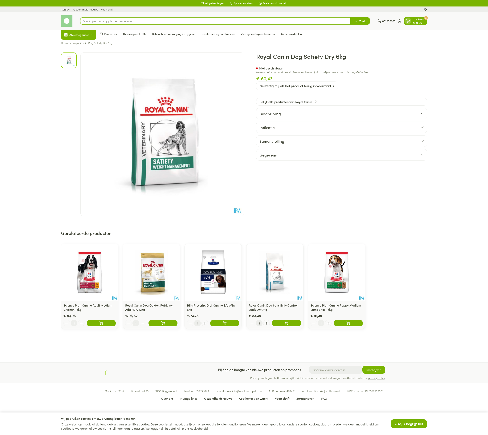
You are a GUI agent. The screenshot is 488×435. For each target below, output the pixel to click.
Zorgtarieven (305, 398)
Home (64, 43)
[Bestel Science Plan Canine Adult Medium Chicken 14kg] (101, 323)
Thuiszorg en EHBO (134, 34)
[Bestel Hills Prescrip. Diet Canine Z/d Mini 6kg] (224, 323)
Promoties (110, 34)
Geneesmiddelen (291, 34)
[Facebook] (105, 373)
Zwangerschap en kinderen (258, 34)
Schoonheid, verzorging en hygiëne (173, 34)
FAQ (324, 398)
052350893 (202, 391)
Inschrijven (373, 370)
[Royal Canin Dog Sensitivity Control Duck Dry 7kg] (274, 272)
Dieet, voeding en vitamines (218, 34)
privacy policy (376, 378)
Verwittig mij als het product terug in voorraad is (297, 85)
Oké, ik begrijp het (409, 423)
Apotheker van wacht (253, 398)
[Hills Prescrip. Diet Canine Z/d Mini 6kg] (213, 272)
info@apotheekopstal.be (247, 391)
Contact (65, 9)
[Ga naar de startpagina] (66, 21)
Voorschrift (107, 9)
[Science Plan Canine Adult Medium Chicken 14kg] (89, 272)
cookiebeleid (199, 428)
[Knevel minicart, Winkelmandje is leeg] (408, 21)
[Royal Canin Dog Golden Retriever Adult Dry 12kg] (151, 272)
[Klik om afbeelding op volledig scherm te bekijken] (162, 134)
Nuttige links (188, 398)
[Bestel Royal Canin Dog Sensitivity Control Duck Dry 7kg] (286, 323)
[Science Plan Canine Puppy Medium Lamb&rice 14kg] (336, 272)
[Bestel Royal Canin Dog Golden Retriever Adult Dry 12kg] (162, 323)
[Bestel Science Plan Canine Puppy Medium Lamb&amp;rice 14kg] (348, 323)
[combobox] (215, 21)
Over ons (167, 398)
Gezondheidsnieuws (85, 9)
